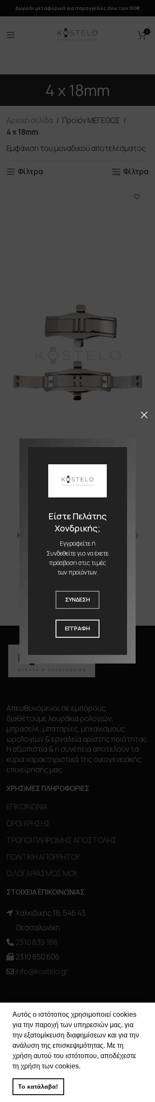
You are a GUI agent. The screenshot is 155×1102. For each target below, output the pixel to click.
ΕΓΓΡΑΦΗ (77, 628)
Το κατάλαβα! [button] (38, 1086)
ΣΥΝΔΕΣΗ (77, 599)
